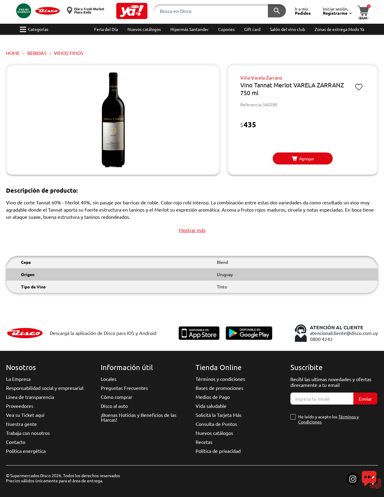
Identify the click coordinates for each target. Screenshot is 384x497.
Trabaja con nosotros (28, 432)
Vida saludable (211, 405)
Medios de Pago (213, 396)
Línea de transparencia (30, 396)
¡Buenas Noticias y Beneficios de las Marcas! (138, 417)
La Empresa (18, 378)
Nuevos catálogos (214, 432)
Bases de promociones (219, 387)
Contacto (15, 441)
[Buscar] (277, 10)
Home (13, 53)
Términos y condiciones (220, 378)
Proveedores (19, 405)
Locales (108, 378)
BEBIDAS (36, 53)
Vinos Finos (68, 53)
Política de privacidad (218, 450)
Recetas (204, 441)
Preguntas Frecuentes (124, 387)
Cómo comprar (116, 396)
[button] (132, 11)
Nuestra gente (21, 423)
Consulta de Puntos (216, 423)
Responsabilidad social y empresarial (44, 387)
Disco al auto (114, 405)
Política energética (26, 450)
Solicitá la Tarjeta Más (219, 414)
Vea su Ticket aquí (25, 414)
